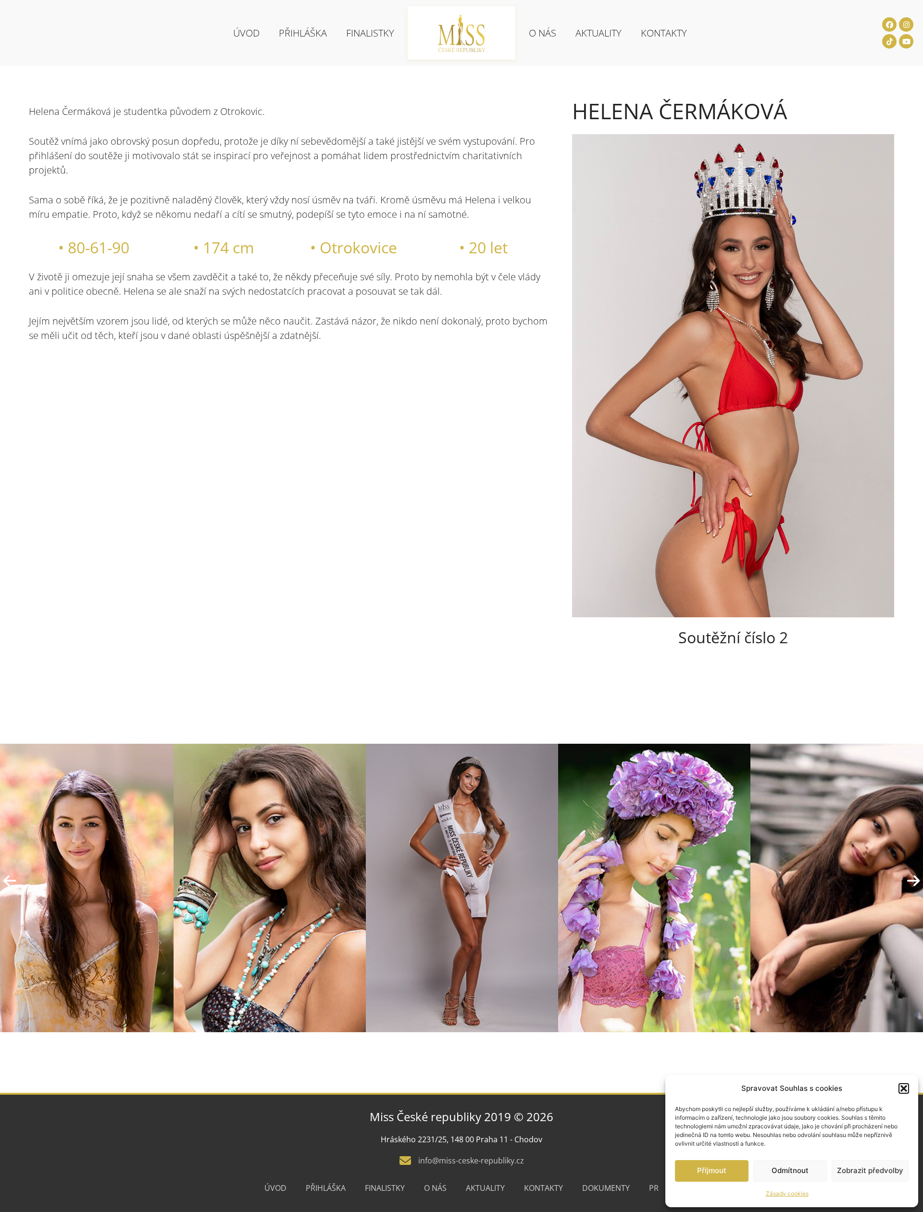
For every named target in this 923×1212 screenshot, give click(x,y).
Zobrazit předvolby (870, 1170)
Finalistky (370, 32)
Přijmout (711, 1170)
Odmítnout (790, 1170)
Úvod (246, 32)
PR (654, 1188)
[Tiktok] (889, 41)
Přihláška (303, 32)
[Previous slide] (9, 880)
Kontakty (664, 32)
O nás (542, 32)
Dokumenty (606, 1188)
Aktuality (598, 32)
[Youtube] (906, 41)
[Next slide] (913, 880)
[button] (904, 1088)
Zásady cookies (787, 1193)
